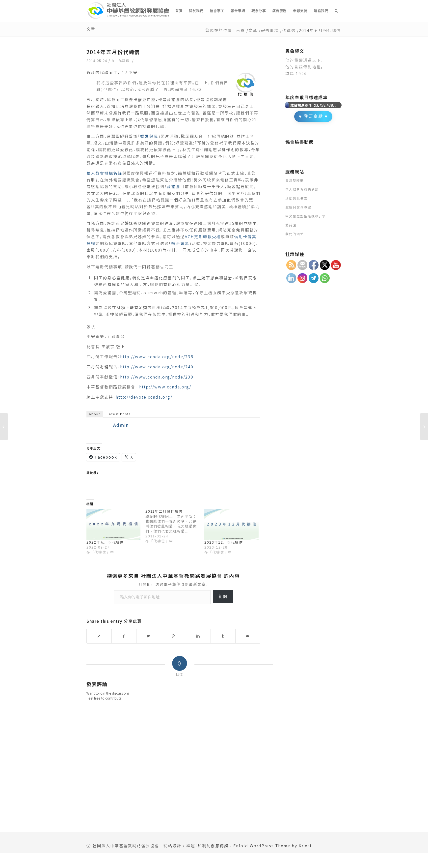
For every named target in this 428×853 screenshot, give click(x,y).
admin (121, 425)
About (94, 414)
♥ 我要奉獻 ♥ (313, 116)
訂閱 (223, 596)
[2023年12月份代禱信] (231, 524)
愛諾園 (173, 186)
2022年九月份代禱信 (105, 542)
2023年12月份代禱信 (223, 542)
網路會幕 (180, 243)
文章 (90, 29)
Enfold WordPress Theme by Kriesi (272, 846)
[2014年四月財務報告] (4, 426)
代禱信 (288, 30)
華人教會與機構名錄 (302, 189)
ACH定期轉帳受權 (203, 236)
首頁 (240, 30)
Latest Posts (119, 414)
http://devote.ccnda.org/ (144, 397)
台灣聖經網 (294, 180)
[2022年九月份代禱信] (113, 524)
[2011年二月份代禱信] (174, 526)
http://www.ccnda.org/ (165, 387)
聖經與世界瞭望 (298, 207)
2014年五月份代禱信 (113, 52)
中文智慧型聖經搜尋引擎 (305, 216)
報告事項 (270, 30)
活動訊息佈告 (296, 198)
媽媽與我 (149, 136)
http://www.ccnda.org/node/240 (157, 367)
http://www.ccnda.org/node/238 (157, 356)
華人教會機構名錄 (104, 173)
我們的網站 (294, 234)
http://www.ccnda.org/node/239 (157, 377)
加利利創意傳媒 (213, 846)
